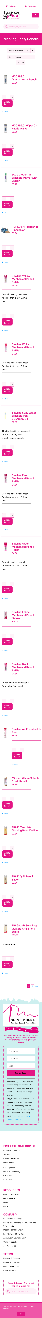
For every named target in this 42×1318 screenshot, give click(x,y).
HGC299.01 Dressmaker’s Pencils (25, 78)
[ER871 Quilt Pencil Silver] (5, 879)
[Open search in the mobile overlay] (21, 26)
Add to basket (7, 103)
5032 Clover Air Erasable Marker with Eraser (24, 177)
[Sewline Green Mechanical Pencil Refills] (5, 546)
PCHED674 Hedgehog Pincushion (25, 228)
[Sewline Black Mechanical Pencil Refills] (5, 667)
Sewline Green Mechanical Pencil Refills (23, 546)
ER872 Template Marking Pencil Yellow (25, 829)
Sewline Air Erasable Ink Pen (26, 731)
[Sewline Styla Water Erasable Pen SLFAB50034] (5, 415)
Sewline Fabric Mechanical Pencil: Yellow (23, 615)
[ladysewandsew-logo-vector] (11, 12)
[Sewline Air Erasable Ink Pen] (5, 733)
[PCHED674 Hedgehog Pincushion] (5, 230)
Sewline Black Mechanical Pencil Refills (23, 667)
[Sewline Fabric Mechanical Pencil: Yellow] (5, 615)
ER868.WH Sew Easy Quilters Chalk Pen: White (25, 928)
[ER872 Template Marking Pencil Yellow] (5, 830)
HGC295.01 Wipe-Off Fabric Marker (24, 127)
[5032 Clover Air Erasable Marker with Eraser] (5, 177)
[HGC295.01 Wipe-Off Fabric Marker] (5, 128)
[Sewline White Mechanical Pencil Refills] (5, 347)
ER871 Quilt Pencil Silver (22, 878)
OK (21, 1314)
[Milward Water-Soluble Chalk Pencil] (5, 781)
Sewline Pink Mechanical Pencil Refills (23, 478)
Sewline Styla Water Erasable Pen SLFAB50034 (24, 415)
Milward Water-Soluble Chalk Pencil (25, 780)
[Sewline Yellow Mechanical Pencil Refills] (5, 279)
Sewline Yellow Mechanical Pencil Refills (23, 279)
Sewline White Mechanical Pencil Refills (23, 347)
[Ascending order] (32, 50)
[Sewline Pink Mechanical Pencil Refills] (5, 478)
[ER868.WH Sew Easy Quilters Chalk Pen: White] (5, 928)
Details (5, 111)
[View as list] (23, 62)
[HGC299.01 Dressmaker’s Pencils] (5, 79)
